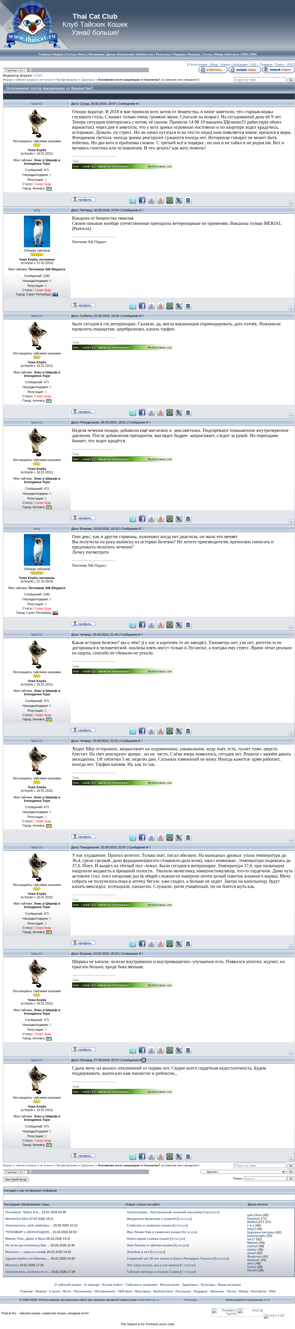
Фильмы (217, 1291)
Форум (40, 1291)
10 (143, 1060)
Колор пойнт (112, 1284)
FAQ (253, 64)
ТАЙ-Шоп (125, 1291)
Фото (67, 1291)
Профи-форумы (67, 79)
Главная (26, 1291)
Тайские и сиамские (141, 1284)
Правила (266, 64)
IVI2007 (38, 75)
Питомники (83, 1291)
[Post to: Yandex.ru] (160, 200)
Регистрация (198, 64)
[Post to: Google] (151, 200)
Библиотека (163, 1291)
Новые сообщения (233, 64)
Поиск (279, 64)
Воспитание (169, 1284)
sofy (37, 210)
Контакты (258, 1291)
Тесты (231, 1291)
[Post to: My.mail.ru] (169, 200)
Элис (75, 161)
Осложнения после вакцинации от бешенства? (129, 79)
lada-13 (36, 103)
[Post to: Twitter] (132, 200)
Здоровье (88, 79)
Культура (184, 1218)
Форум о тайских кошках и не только (28, 79)
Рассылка (183, 1291)
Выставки (143, 1291)
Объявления (104, 1291)
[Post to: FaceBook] (142, 200)
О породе (187, 1265)
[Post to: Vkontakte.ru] (188, 200)
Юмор (243, 1291)
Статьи (54, 1291)
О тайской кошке (67, 1284)
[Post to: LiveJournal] (179, 200)
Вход (214, 64)
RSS (290, 64)
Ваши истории (229, 1284)
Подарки (200, 1291)
